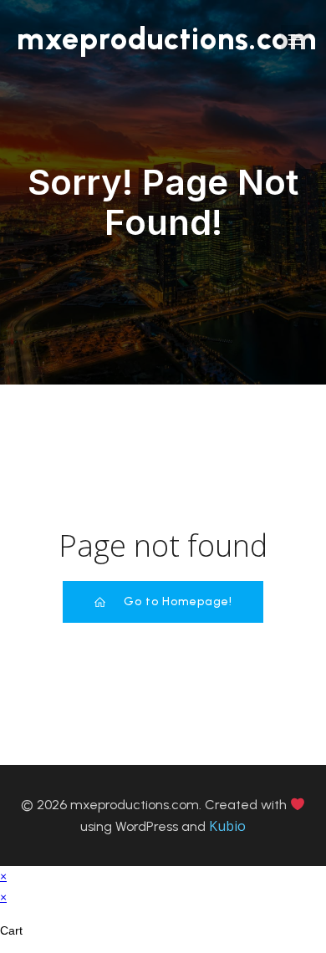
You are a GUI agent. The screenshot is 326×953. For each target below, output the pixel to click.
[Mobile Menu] (295, 39)
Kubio (227, 826)
